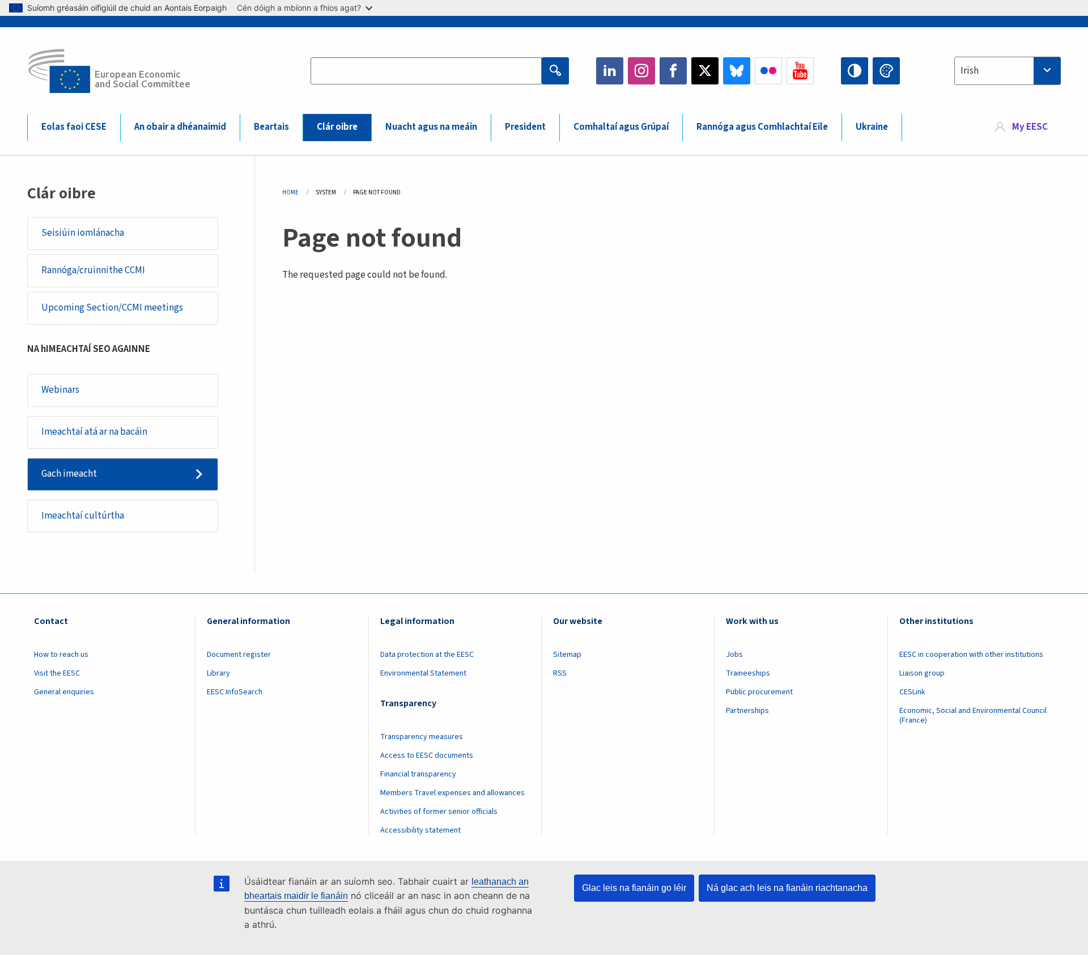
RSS (560, 673)
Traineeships (748, 673)
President (525, 127)
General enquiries (64, 692)
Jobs (734, 654)
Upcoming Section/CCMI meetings (112, 308)
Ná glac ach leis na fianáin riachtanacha (787, 888)
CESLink (912, 692)
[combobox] (1007, 71)
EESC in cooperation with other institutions (971, 654)
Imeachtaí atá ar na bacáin (94, 432)
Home (290, 192)
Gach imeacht (69, 474)
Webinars (60, 390)
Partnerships (747, 710)
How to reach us (61, 654)
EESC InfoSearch (234, 692)
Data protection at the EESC (427, 654)
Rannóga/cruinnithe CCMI (93, 270)
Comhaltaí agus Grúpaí (621, 127)
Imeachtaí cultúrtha (82, 516)
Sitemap (567, 654)
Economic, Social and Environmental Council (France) (973, 715)
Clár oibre (337, 127)
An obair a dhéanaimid (180, 127)
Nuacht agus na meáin (431, 127)
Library (218, 673)
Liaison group (922, 673)
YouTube (800, 70)
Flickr (768, 70)
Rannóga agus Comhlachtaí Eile (762, 127)
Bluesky (736, 70)
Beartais (271, 127)
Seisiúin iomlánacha (82, 233)
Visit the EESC (57, 673)
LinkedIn (609, 70)
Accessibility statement (420, 830)
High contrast (854, 70)
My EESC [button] (1030, 127)
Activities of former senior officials (439, 811)
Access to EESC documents (426, 755)
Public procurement (759, 692)
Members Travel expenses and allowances (452, 793)
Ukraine (872, 127)
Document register (239, 654)
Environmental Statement (423, 673)
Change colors (886, 70)
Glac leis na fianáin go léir (634, 888)
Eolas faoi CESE (74, 127)
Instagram (641, 70)
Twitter (705, 70)
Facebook (673, 70)
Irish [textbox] (969, 71)
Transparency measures (421, 736)
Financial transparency (418, 774)
